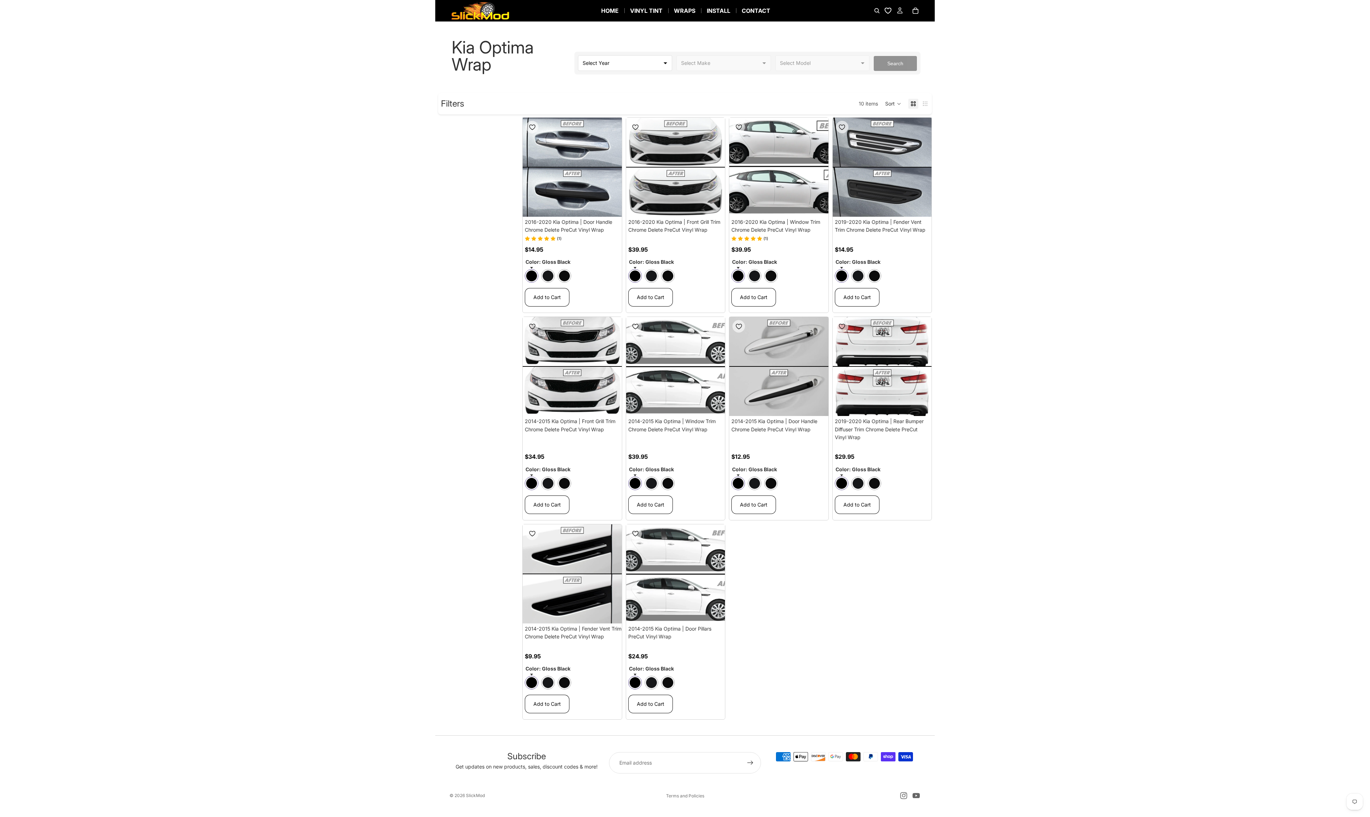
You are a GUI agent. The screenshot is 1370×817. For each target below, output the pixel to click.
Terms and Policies (685, 795)
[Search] (877, 11)
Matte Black (548, 276)
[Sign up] (750, 762)
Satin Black (564, 276)
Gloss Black (531, 276)
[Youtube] (916, 795)
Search (895, 63)
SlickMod (475, 795)
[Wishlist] (888, 11)
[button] (893, 104)
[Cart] (915, 11)
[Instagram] (903, 795)
